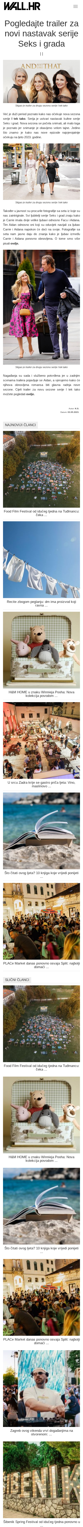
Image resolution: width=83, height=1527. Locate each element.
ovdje (14, 243)
